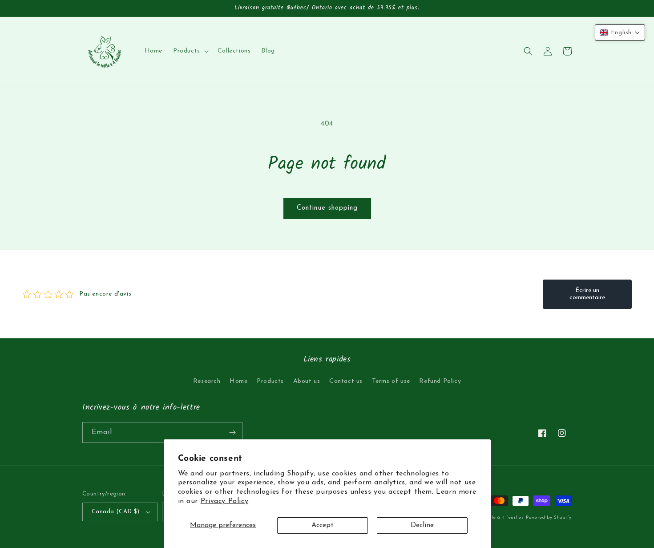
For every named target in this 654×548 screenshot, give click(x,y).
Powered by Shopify (549, 517)
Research (207, 381)
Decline (422, 525)
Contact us (346, 381)
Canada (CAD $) (116, 512)
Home (238, 381)
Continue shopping (327, 208)
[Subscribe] (232, 432)
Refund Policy (440, 381)
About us (306, 381)
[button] (190, 51)
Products (270, 381)
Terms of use (391, 381)
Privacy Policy (224, 501)
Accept (322, 525)
